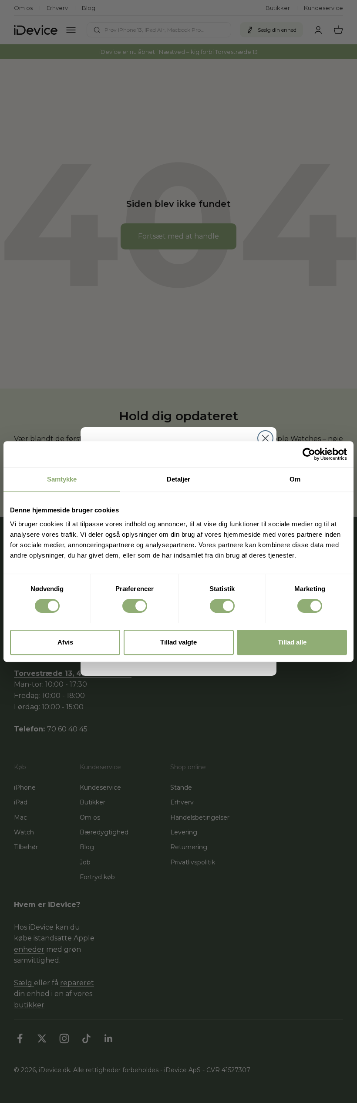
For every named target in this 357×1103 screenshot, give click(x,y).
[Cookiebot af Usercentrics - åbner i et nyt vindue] (309, 454)
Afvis (65, 642)
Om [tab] (295, 479)
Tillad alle (292, 642)
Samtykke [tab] (62, 479)
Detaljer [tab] (179, 479)
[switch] (134, 606)
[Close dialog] (265, 438)
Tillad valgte (178, 642)
